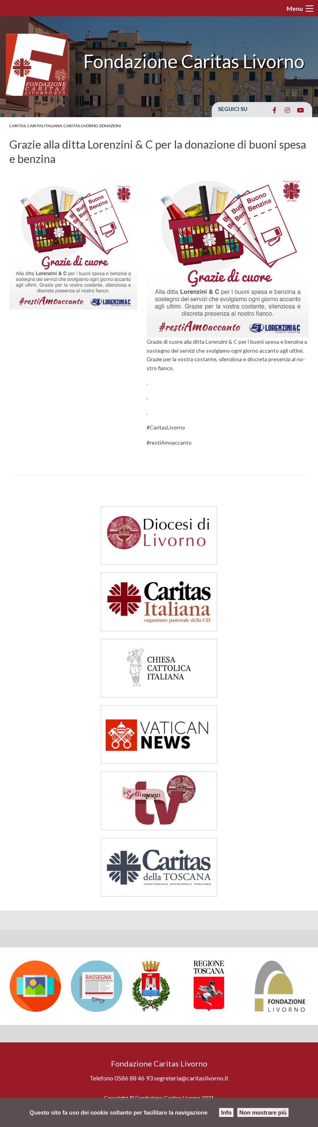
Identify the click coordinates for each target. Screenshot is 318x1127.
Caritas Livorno (81, 125)
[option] (36, 986)
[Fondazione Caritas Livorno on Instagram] (287, 110)
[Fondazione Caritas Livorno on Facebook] (274, 110)
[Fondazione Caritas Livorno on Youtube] (300, 110)
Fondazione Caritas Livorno (193, 61)
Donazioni (110, 125)
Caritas (17, 125)
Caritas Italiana (44, 125)
